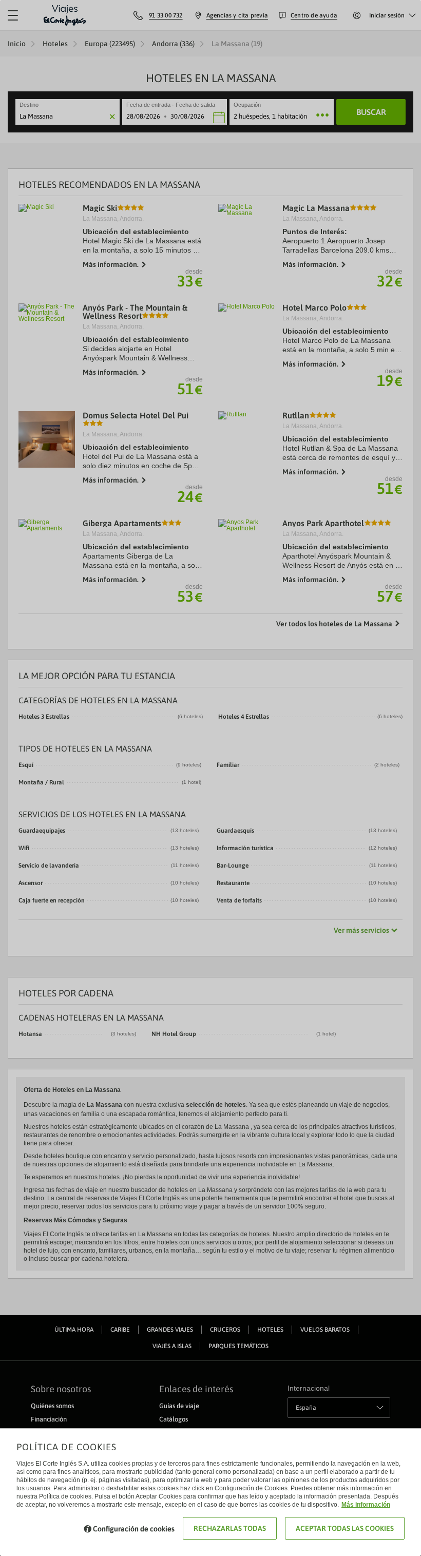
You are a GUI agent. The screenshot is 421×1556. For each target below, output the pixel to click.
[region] (210, 778)
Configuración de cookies (134, 1529)
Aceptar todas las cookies (345, 1528)
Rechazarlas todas (230, 1528)
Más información (365, 1504)
